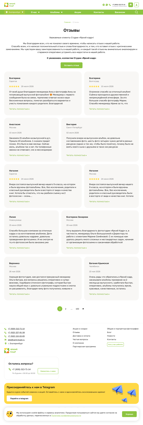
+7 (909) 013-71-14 (118, 4)
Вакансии (120, 12)
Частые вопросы (80, 339)
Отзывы (76, 332)
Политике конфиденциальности (66, 415)
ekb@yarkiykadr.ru (16, 340)
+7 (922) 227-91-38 (16, 332)
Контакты (99, 12)
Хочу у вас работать (115, 344)
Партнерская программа (84, 346)
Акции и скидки (80, 329)
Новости (111, 336)
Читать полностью (18, 109)
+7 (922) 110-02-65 (16, 336)
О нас (34, 12)
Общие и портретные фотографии (122, 329)
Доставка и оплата (81, 336)
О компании (78, 343)
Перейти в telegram (19, 398)
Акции (77, 12)
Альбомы (55, 12)
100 (77, 309)
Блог (109, 332)
